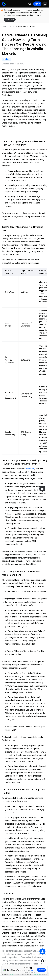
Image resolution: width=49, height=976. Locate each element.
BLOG (12, 26)
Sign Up (37, 4)
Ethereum (29, 468)
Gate (4, 26)
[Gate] (4, 4)
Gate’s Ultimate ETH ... (27, 26)
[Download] (42, 951)
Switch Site (9, 20)
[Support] (42, 960)
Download (41, 970)
